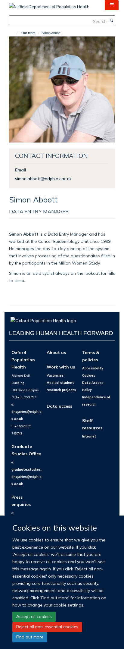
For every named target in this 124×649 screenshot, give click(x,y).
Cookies (88, 375)
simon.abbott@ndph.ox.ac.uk (43, 178)
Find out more (29, 637)
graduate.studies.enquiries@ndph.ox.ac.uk (26, 476)
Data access (59, 406)
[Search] (111, 20)
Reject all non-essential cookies (47, 626)
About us (56, 352)
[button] (112, 5)
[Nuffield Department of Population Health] (49, 4)
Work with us (61, 366)
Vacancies (55, 375)
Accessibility (92, 368)
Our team (28, 33)
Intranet (89, 436)
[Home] (14, 33)
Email (20, 169)
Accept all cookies (34, 616)
